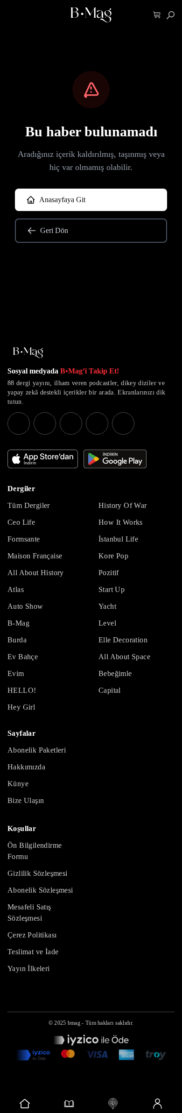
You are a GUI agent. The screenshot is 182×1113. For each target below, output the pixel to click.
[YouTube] (45, 423)
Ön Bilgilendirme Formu (34, 850)
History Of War (122, 505)
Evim (15, 673)
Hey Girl (21, 707)
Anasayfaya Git (62, 200)
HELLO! (21, 690)
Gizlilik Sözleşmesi (37, 873)
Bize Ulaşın (25, 800)
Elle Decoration (122, 640)
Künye (17, 784)
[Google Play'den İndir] (115, 459)
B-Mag (18, 623)
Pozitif (108, 573)
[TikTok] (123, 423)
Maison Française (34, 556)
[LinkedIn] (97, 423)
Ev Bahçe (22, 657)
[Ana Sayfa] (28, 352)
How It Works (120, 522)
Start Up (111, 589)
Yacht (107, 606)
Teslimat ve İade (32, 952)
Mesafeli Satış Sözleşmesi (29, 912)
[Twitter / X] (71, 423)
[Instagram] (18, 423)
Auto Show (25, 606)
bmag (74, 1023)
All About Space (124, 657)
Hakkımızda (26, 767)
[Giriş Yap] (157, 1103)
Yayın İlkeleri (28, 968)
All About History (35, 573)
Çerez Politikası (31, 935)
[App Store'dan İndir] (42, 459)
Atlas (15, 589)
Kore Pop (113, 556)
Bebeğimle (115, 673)
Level (107, 623)
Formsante (23, 539)
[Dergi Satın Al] (69, 1103)
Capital (109, 690)
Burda (17, 640)
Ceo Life (21, 522)
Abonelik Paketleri (36, 750)
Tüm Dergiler (28, 505)
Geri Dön (54, 230)
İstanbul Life (118, 539)
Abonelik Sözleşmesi (40, 890)
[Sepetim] (157, 15)
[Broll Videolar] (113, 1103)
